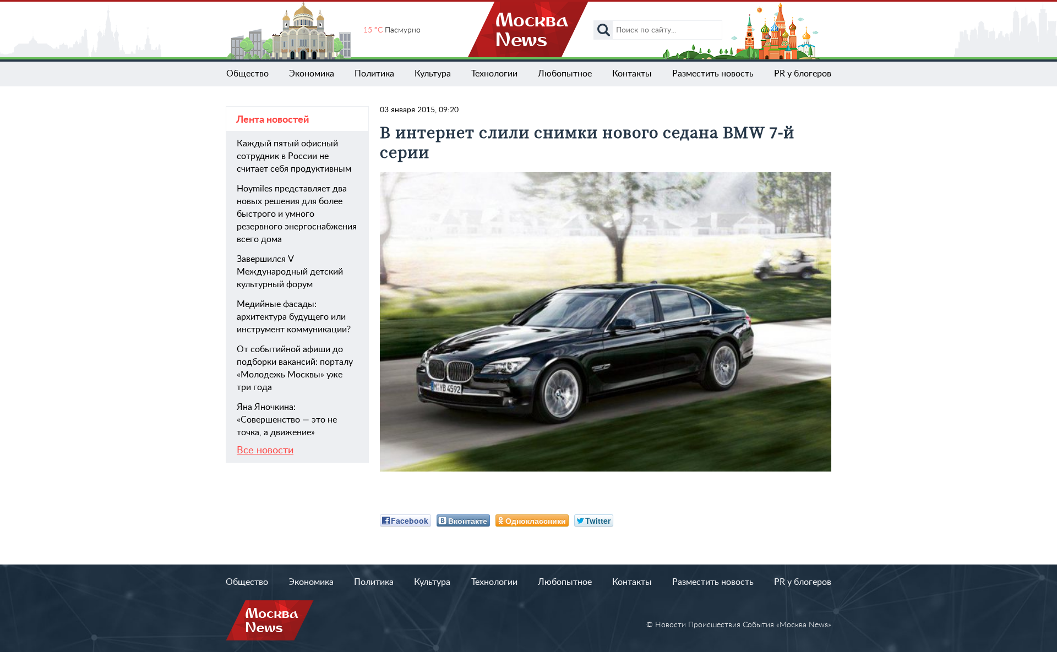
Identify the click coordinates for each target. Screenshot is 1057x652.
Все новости (265, 451)
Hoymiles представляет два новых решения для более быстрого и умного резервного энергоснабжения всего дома (297, 214)
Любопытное (565, 73)
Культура (433, 73)
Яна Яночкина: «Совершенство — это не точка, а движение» (287, 420)
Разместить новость (713, 73)
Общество (247, 73)
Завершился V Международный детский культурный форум (290, 272)
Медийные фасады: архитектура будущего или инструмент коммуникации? (294, 317)
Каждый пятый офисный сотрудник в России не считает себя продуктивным (294, 156)
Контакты (632, 73)
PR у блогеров (802, 73)
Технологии (494, 73)
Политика (374, 73)
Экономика (311, 73)
